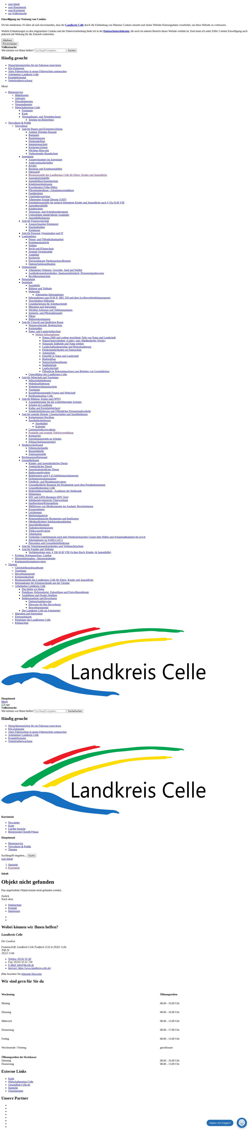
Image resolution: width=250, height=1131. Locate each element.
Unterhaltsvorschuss (39, 196)
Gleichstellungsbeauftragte (29, 567)
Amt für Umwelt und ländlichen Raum (42, 322)
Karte (25, 113)
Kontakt (12, 908)
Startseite (13, 864)
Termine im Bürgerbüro (41, 119)
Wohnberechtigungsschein (43, 386)
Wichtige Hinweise (39, 150)
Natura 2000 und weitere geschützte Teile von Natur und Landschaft (79, 337)
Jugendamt (27, 156)
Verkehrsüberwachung (20, 80)
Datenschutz (14, 904)
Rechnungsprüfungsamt (34, 457)
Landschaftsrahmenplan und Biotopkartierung (66, 346)
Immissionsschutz (38, 144)
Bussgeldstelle (36, 451)
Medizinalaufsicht (38, 515)
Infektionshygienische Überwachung (48, 500)
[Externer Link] (128, 1105)
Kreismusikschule (24, 576)
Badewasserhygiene (39, 472)
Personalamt (28, 279)
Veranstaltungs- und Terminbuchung (41, 116)
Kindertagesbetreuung (40, 184)
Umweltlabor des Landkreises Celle (48, 374)
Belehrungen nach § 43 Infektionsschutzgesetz (53, 475)
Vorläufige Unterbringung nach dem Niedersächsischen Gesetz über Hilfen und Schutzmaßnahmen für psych (87, 537)
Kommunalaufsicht (39, 242)
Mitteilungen (22, 95)
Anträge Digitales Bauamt (42, 132)
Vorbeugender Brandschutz (43, 153)
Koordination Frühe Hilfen (43, 187)
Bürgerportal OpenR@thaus (23, 831)
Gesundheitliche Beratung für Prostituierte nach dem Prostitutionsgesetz (67, 484)
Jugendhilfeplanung (39, 217)
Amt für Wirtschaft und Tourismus (40, 377)
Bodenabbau (49, 359)
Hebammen (35, 494)
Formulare (27, 110)
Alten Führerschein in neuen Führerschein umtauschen (37, 71)
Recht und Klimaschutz (41, 248)
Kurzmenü (14, 867)
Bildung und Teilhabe (40, 288)
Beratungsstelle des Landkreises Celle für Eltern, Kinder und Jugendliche (68, 175)
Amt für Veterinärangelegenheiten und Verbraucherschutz (52, 546)
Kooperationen (37, 509)
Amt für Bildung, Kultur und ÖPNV (41, 398)
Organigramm (15, 1090)
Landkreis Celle (74, 25)
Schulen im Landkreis (40, 405)
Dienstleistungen (24, 101)
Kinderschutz (36, 208)
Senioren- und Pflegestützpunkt (45, 313)
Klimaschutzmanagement (42, 441)
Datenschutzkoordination (42, 263)
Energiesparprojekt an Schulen (45, 438)
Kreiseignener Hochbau (41, 417)
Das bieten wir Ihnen (33, 589)
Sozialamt (27, 282)
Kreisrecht (34, 257)
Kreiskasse (34, 230)
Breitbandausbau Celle (41, 395)
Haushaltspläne (37, 227)
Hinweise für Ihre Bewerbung (45, 604)
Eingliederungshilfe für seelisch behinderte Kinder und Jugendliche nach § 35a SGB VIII (76, 202)
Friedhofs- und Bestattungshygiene (47, 481)
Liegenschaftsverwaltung (42, 429)
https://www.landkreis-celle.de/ (29, 968)
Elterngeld (34, 171)
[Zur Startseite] (125, 662)
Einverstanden (10, 44)
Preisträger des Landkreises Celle (33, 619)
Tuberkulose (35, 533)
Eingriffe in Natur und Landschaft (60, 356)
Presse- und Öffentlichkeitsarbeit (46, 239)
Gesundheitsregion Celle (42, 487)
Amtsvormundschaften (41, 162)
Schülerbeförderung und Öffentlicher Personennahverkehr (60, 411)
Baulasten (34, 135)
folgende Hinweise (31, 973)
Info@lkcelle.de (21, 965)
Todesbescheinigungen (41, 527)
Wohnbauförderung (39, 383)
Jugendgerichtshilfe (39, 178)
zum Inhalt (14, 4)
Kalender (40, 426)
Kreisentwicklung (38, 147)
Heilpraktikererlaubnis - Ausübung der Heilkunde (55, 490)
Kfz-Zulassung (16, 68)
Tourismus (34, 389)
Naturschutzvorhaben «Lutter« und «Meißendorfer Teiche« (74, 340)
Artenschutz (48, 352)
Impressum (14, 911)
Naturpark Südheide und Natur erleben (63, 343)
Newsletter (14, 822)
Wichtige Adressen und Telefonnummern (50, 309)
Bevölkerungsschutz (39, 276)
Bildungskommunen (39, 319)
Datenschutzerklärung (116, 31)
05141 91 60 (19, 958)
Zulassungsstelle (37, 454)
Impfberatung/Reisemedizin (43, 503)
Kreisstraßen (35, 328)
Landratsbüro (29, 236)
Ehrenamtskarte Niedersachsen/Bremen (50, 260)
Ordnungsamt (29, 267)
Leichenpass (35, 512)
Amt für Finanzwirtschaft (35, 221)
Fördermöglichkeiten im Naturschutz (61, 349)
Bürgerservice (15, 92)
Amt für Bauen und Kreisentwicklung (42, 128)
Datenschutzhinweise (40, 601)
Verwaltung (21, 125)
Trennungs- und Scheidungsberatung (48, 211)
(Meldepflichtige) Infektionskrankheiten (50, 521)
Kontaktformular (17, 77)
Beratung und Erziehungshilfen (45, 168)
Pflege (32, 316)
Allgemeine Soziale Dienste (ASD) (47, 199)
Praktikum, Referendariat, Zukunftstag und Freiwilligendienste (55, 592)
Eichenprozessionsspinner (42, 478)
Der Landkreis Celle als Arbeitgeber (41, 610)
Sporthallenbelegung (40, 420)
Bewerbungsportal (25, 573)
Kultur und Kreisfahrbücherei (44, 408)
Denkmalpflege (37, 141)
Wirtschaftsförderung (40, 380)
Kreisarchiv (35, 435)
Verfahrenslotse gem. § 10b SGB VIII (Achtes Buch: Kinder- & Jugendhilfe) (70, 552)
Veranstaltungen (23, 104)
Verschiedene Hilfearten (41, 300)
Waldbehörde (49, 365)
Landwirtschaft (50, 368)
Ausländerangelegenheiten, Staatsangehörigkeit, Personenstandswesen (66, 273)
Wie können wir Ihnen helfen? (17, 50)
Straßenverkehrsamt (32, 444)
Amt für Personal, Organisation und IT (42, 233)
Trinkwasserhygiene (39, 530)
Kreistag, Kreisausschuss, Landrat (33, 555)
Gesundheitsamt (30, 460)
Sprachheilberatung (39, 524)
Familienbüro (36, 193)
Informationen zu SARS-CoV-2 (46, 540)
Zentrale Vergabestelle (40, 251)
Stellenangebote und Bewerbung (39, 598)
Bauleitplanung (37, 138)
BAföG (33, 165)
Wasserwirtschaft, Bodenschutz (45, 325)
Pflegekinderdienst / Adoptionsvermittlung (51, 190)
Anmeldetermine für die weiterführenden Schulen (55, 402)
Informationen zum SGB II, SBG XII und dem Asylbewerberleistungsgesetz (69, 297)
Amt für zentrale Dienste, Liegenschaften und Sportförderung (55, 414)
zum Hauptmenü (17, 7)
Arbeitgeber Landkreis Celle (23, 74)
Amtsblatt (34, 254)
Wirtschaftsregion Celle (27, 107)
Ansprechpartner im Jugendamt (45, 159)
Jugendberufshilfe (38, 205)
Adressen (20, 98)
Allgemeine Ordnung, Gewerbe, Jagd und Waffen (55, 270)
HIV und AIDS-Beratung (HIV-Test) (48, 497)
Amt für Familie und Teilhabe (38, 549)
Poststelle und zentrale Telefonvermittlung (51, 432)
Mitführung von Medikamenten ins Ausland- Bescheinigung (61, 506)
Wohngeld (34, 291)
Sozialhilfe (34, 285)
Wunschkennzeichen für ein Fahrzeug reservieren (34, 65)
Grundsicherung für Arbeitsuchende (48, 303)
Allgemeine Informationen (49, 294)
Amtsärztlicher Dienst (40, 466)
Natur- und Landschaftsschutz (45, 331)
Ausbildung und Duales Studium (39, 595)
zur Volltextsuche (17, 13)
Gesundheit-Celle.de (19, 1084)
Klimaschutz (21, 622)
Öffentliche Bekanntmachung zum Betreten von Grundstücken (75, 371)
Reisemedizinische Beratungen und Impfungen (54, 518)
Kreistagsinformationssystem (30, 561)
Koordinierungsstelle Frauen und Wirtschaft (52, 392)
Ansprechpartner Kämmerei (43, 224)
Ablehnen (7, 40)
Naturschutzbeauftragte (54, 362)
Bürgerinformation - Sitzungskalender (35, 558)
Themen (12, 564)
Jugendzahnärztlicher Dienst (44, 469)
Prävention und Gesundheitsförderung (49, 543)
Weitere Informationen (47, 334)
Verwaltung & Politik (19, 122)
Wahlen (33, 245)
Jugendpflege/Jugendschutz (43, 181)
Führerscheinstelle (38, 448)
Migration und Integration (42, 306)
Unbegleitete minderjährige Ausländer (49, 214)
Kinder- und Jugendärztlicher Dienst (48, 463)
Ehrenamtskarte (23, 616)
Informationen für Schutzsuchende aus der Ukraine (42, 583)
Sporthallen (41, 423)
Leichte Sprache (17, 828)
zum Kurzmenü (16, 10)
